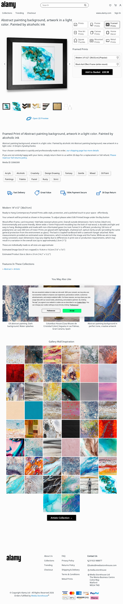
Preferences (51, 311)
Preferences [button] (74, 305)
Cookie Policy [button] (81, 302)
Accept (72, 311)
